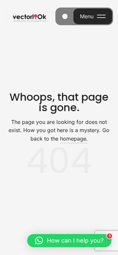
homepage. (74, 138)
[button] (69, 240)
